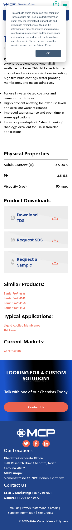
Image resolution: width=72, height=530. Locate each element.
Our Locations (18, 450)
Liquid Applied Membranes (22, 325)
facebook (36, 443)
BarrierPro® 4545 (15, 298)
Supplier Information (21, 512)
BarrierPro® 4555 (15, 293)
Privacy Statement (34, 508)
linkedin (46, 443)
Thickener (10, 330)
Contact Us (36, 407)
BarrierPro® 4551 (14, 308)
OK (48, 53)
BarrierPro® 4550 (15, 303)
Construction (12, 351)
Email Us (13, 508)
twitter (26, 443)
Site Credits (45, 512)
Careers (53, 508)
